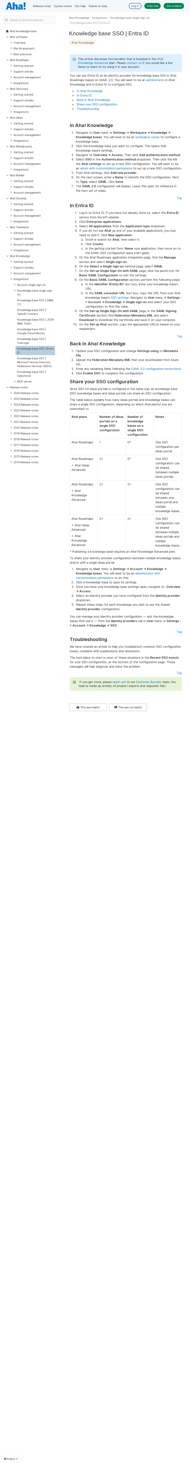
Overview (19, 42)
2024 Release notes (26, 404)
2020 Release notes (26, 427)
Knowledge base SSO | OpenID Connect (31, 311)
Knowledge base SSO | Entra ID (35, 350)
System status (63, 6)
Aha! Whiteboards (21, 146)
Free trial (152, 5)
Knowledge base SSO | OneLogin (31, 340)
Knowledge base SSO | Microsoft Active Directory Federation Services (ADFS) (34, 362)
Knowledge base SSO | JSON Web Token (35, 321)
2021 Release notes (26, 421)
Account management (27, 77)
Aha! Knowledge (79, 17)
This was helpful (89, 707)
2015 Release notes (26, 456)
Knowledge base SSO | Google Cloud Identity (31, 331)
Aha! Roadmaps (19, 60)
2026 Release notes (26, 393)
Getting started (23, 65)
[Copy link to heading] (114, 125)
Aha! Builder (17, 175)
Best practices (23, 54)
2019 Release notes (26, 433)
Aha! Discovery (19, 88)
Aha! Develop (18, 198)
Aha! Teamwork (19, 227)
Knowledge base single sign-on (130, 17)
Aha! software (18, 36)
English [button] (11, 1458)
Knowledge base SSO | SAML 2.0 (35, 302)
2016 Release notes (26, 450)
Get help (80, 6)
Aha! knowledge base (23, 31)
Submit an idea (98, 6)
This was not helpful (130, 707)
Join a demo (173, 5)
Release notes (42, 6)
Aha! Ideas (16, 117)
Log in (135, 5)
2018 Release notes (26, 439)
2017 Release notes (26, 445)
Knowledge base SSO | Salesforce (31, 373)
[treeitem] (35, 350)
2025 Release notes (26, 398)
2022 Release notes (26, 416)
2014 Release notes (26, 462)
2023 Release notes (26, 410)
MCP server (24, 381)
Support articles (24, 71)
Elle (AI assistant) (24, 48)
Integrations (99, 17)
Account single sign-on (31, 284)
